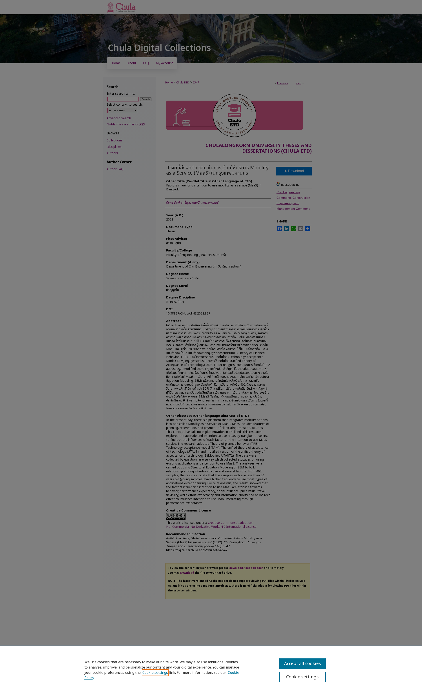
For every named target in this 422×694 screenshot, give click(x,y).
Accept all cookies (302, 663)
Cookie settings (155, 672)
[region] (211, 670)
